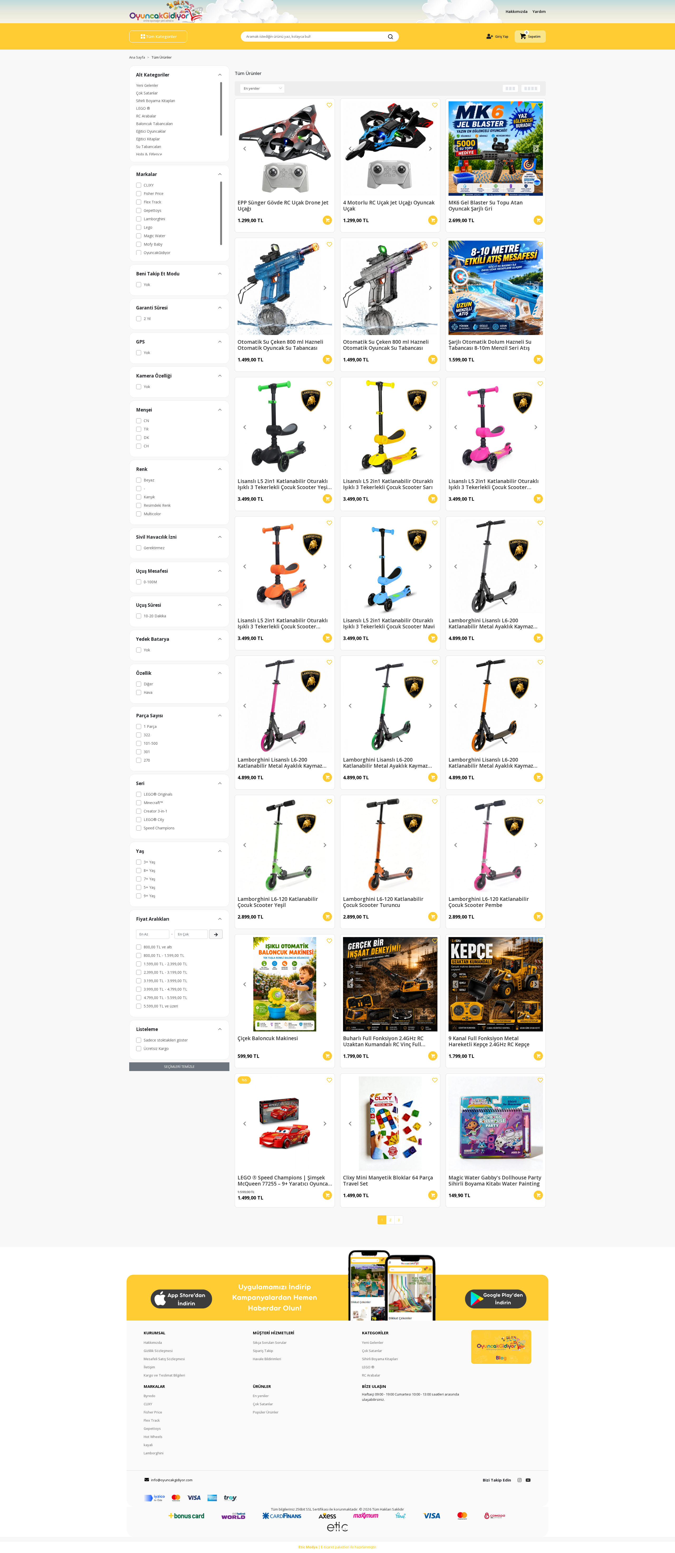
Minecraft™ (153, 802)
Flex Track (152, 201)
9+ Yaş (149, 895)
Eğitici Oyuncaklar (151, 131)
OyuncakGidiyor (157, 252)
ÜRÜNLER (262, 1386)
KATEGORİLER (375, 1332)
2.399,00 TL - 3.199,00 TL (165, 972)
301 (147, 751)
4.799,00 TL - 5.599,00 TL (165, 997)
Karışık (149, 496)
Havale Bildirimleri (267, 1358)
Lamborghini (154, 218)
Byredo (149, 1395)
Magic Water (154, 235)
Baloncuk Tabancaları (154, 123)
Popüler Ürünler (265, 1412)
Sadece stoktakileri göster (166, 1040)
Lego (148, 227)
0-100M (150, 581)
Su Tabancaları (148, 146)
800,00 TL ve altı (158, 946)
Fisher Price (153, 193)
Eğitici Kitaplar (148, 138)
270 (147, 760)
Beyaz (149, 479)
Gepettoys (152, 210)
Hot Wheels (153, 1436)
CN (146, 420)
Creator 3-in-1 (155, 811)
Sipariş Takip (263, 1350)
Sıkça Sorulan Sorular (270, 1342)
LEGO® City (154, 819)
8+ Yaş (149, 870)
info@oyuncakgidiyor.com (171, 1480)
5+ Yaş (149, 887)
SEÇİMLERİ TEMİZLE (179, 1066)
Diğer (148, 683)
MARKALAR (154, 1386)
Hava (148, 692)
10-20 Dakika (155, 615)
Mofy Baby (153, 244)
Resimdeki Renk (157, 505)
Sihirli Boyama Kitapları (155, 100)
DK (146, 437)
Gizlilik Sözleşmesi (158, 1350)
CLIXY (148, 185)
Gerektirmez (154, 547)
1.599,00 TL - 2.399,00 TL (165, 963)
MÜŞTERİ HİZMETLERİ (273, 1332)
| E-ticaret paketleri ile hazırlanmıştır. (337, 1547)
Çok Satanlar (147, 92)
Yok (147, 284)
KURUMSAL (154, 1332)
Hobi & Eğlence (149, 154)
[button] (530, 36)
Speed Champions (159, 827)
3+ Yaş (149, 861)
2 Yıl (147, 318)
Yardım (539, 11)
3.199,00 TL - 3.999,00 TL (165, 980)
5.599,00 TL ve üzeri (161, 1006)
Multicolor (152, 513)
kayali (148, 1444)
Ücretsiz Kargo (156, 1048)
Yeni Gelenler (147, 85)
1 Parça (150, 726)
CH (146, 445)
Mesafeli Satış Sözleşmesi (164, 1358)
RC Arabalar (146, 115)
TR (146, 429)
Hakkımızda (517, 11)
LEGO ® (143, 108)
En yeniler (261, 1395)
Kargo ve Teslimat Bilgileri (164, 1375)
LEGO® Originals (158, 794)
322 (147, 734)
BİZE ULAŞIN (374, 1386)
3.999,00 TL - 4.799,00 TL (165, 989)
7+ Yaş (149, 878)
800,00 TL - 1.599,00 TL (164, 955)
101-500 (151, 743)
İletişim (149, 1367)
